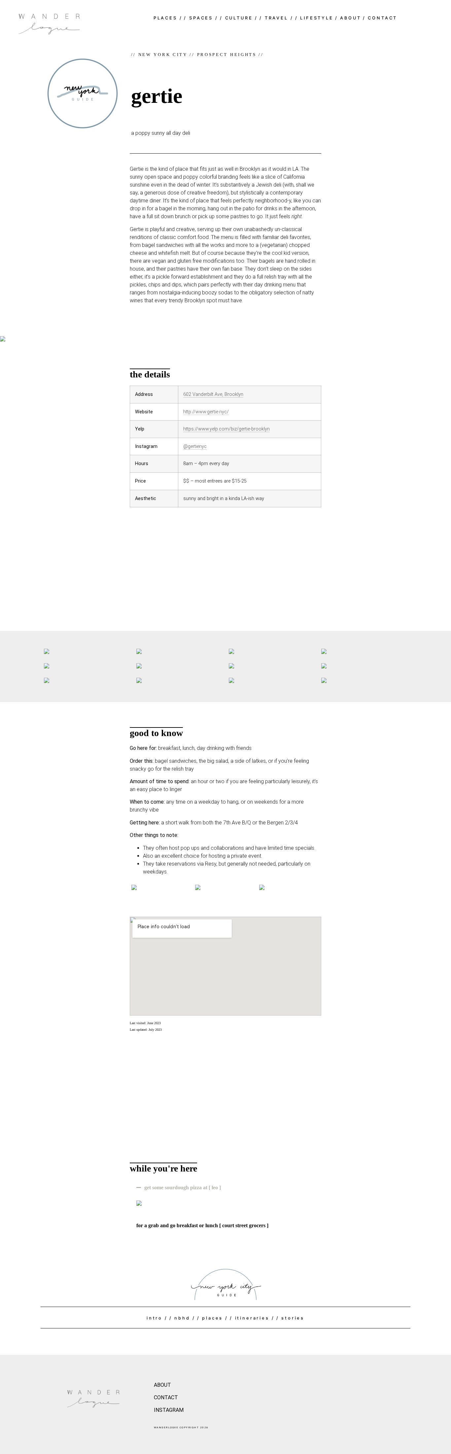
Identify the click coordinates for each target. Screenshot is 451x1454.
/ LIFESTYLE (314, 17)
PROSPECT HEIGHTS (227, 54)
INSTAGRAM (169, 1410)
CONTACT (166, 1397)
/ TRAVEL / (276, 17)
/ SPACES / (201, 17)
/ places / (212, 1318)
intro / (157, 1318)
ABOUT (162, 1385)
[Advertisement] (225, 565)
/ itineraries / (252, 1318)
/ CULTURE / (239, 17)
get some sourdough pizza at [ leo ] (182, 1187)
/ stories (290, 1318)
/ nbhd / (182, 1318)
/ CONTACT (380, 17)
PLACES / (168, 17)
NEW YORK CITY (163, 54)
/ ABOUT (348, 17)
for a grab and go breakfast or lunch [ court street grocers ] (202, 1225)
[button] (225, 1187)
